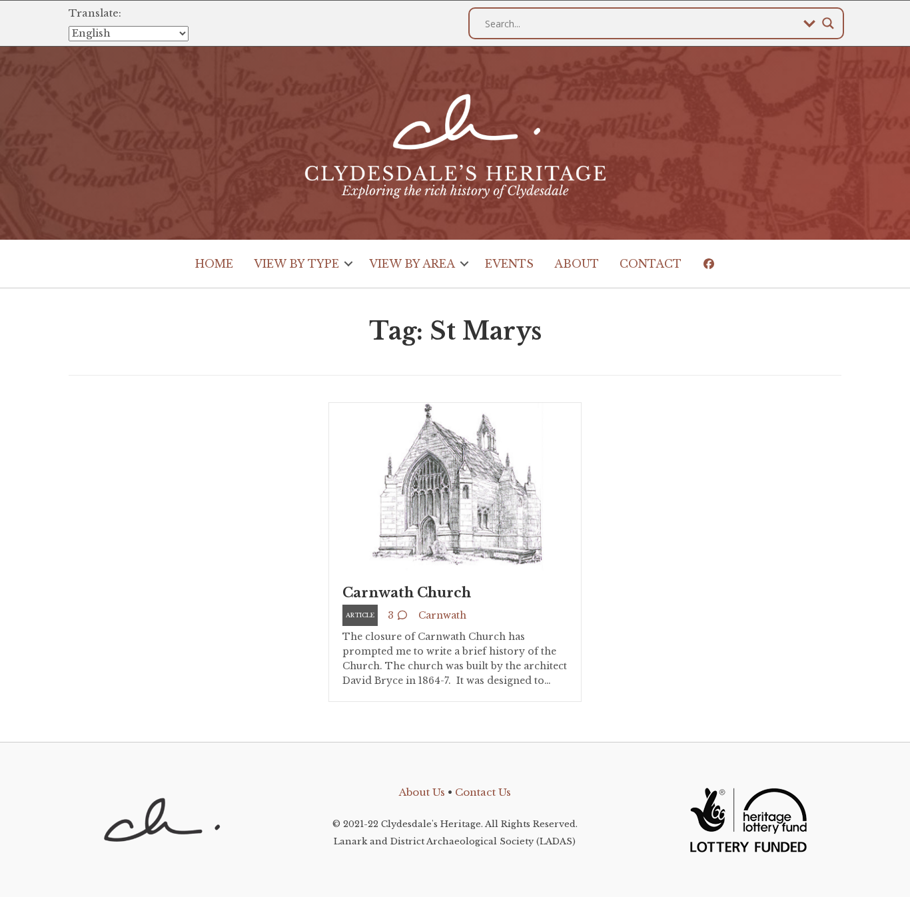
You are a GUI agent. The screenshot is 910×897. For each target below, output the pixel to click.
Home (214, 263)
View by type (296, 263)
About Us (422, 792)
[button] (348, 263)
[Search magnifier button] (828, 23)
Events (509, 263)
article (360, 615)
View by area (412, 263)
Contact (651, 263)
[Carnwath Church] (455, 485)
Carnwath (442, 615)
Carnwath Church (406, 593)
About (576, 263)
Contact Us (483, 792)
